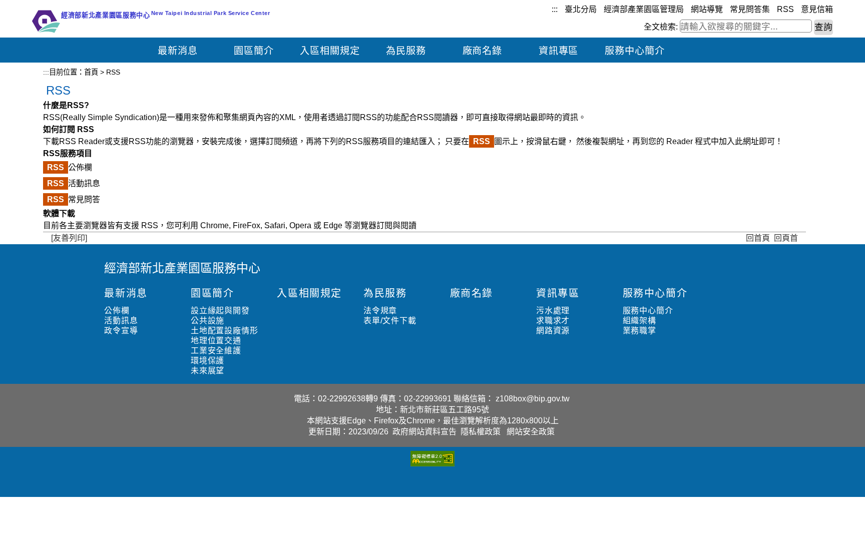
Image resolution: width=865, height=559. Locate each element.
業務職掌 (639, 330)
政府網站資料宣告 (424, 431)
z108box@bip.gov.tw (533, 398)
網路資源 (553, 330)
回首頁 (758, 238)
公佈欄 (69, 167)
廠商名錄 (483, 51)
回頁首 (786, 238)
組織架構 (639, 320)
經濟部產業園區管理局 (644, 9)
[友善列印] (69, 238)
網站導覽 (707, 9)
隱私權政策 (481, 431)
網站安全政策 (531, 431)
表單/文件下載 (389, 320)
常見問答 (73, 199)
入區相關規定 (330, 51)
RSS (785, 9)
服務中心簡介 (635, 51)
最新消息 (178, 51)
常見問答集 (750, 9)
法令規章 (380, 310)
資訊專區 (559, 51)
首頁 (91, 72)
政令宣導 (121, 330)
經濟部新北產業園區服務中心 (182, 268)
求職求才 (553, 320)
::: (555, 9)
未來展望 (207, 370)
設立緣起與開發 (220, 310)
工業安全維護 (216, 350)
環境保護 (207, 360)
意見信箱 (817, 9)
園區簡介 (254, 51)
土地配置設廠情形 (224, 330)
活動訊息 (73, 183)
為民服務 (406, 51)
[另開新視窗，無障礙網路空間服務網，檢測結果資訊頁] (432, 463)
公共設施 (207, 320)
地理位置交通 (216, 340)
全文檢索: (661, 27)
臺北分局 (581, 9)
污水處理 (553, 310)
